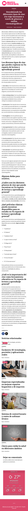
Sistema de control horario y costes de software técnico (14, 416)
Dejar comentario (17, 27)
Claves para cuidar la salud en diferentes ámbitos (14, 447)
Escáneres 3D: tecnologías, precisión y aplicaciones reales (14, 352)
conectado (17, 460)
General (14, 8)
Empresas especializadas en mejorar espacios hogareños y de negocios (13, 384)
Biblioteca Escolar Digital (8, 506)
